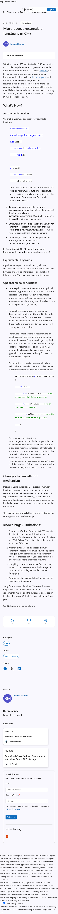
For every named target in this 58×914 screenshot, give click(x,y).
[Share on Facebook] (5, 669)
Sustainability (23, 900)
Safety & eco (32, 909)
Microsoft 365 (44, 882)
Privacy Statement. (13, 809)
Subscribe (11, 817)
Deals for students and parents (34, 876)
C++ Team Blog (21, 12)
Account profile (37, 861)
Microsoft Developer (26, 888)
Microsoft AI (5, 882)
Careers (42, 894)
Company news (14, 897)
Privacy (47, 906)
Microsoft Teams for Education (39, 870)
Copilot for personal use (38, 858)
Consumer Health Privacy (10, 906)
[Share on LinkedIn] (19, 669)
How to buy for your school (32, 873)
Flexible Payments (38, 867)
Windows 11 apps (23, 861)
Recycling (42, 909)
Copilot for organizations (17, 858)
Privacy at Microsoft (30, 897)
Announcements (11, 656)
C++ (6, 643)
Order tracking (39, 864)
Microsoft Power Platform (10, 885)
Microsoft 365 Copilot (44, 885)
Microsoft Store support (16, 864)
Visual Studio (33, 894)
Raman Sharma (17, 43)
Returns (29, 864)
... (46, 12)
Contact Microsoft (35, 906)
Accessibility (12, 900)
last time (43, 70)
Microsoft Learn (41, 888)
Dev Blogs (7, 12)
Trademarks (22, 909)
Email (8, 783)
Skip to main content (8, 1)
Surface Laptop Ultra (31, 855)
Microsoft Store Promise (20, 867)
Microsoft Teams (28, 885)
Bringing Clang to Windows (18, 736)
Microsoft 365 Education (10, 873)
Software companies (19, 894)
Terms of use (12, 909)
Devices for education (17, 870)
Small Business (6, 888)
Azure (14, 888)
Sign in (51, 9)
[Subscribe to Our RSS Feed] (7, 837)
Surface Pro (4, 855)
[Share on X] (12, 669)
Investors (42, 897)
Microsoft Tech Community (28, 891)
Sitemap (24, 906)
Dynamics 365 (32, 882)
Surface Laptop (16, 855)
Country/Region (13, 795)
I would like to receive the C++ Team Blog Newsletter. (27, 807)
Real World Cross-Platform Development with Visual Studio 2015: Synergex (25, 757)
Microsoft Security (18, 882)
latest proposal (39, 77)
